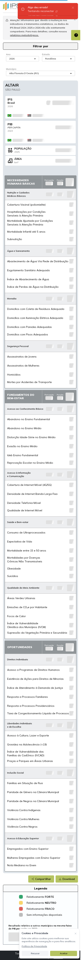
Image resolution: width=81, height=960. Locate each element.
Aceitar (63, 953)
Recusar (35, 953)
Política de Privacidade (34, 946)
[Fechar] (75, 933)
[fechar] (73, 7)
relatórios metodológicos (24, 35)
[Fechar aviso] (74, 19)
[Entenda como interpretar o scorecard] (76, 35)
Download (69, 879)
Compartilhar (43, 879)
